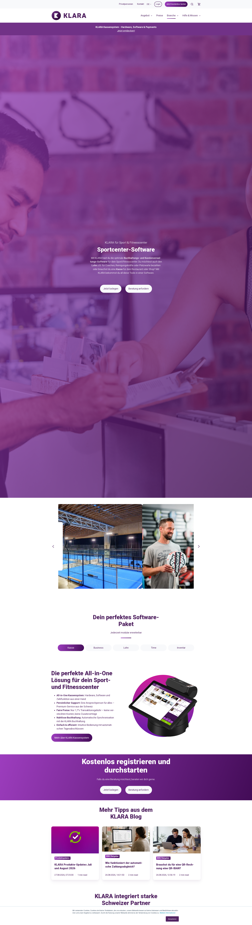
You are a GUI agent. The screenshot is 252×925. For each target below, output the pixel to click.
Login (158, 4)
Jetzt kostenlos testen (176, 4)
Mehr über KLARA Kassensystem (71, 737)
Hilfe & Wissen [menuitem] (190, 15)
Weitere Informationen (167, 913)
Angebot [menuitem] (145, 15)
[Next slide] (199, 546)
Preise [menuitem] (159, 15)
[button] (192, 4)
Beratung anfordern (138, 288)
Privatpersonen (126, 4)
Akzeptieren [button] (172, 919)
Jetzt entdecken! (126, 30)
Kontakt (140, 4)
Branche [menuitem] (171, 15)
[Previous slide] (53, 546)
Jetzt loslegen (110, 288)
